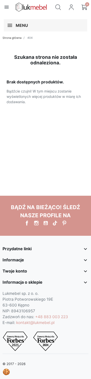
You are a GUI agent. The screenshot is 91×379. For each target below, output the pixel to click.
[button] (58, 7)
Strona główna (12, 38)
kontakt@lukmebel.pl (35, 322)
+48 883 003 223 (51, 316)
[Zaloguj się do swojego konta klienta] (71, 7)
